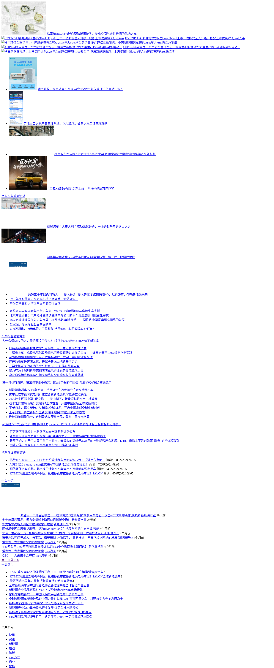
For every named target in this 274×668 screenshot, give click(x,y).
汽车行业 (7, 358)
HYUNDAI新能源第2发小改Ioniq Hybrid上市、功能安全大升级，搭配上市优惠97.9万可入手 (185, 38)
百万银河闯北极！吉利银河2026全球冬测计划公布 (42, 453)
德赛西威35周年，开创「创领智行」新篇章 (38, 624)
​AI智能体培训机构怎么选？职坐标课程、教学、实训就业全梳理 (51, 378)
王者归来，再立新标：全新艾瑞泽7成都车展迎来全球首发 (47, 434)
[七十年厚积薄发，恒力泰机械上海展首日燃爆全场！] (31, 320)
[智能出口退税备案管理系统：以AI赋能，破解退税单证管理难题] (16, 123)
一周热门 (7, 607)
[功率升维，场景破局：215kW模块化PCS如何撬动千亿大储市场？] (23, 89)
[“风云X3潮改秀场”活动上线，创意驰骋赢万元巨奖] (28, 188)
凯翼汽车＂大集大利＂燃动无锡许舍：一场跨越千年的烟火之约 (88, 226)
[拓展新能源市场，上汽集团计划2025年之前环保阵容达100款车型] (45, 51)
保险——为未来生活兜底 (18, 598)
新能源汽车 (61, 567)
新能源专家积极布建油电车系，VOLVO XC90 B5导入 (56, 655)
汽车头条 (7, 196)
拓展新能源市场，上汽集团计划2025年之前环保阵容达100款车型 (132, 51)
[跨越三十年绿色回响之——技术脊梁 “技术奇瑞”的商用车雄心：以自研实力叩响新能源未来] (18, 294)
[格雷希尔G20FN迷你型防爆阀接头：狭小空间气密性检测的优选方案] (23, 33)
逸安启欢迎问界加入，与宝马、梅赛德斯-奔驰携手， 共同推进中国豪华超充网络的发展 (67, 341)
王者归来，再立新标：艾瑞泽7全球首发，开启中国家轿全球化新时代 (54, 429)
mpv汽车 (50, 585)
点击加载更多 (10, 603)
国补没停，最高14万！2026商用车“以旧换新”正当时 (44, 466)
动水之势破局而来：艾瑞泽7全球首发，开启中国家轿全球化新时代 (53, 425)
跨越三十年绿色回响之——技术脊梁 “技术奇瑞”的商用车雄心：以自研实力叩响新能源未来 (88, 294)
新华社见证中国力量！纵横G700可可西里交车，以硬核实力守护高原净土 (58, 457)
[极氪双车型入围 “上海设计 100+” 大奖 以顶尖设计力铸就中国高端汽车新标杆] (31, 154)
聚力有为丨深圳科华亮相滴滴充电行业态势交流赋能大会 (46, 392)
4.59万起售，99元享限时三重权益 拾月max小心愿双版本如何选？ (52, 350)
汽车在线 (7, 474)
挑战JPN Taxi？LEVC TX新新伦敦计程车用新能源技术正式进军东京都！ (57, 481)
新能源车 (15, 646)
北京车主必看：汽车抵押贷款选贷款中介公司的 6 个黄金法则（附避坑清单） (60, 337)
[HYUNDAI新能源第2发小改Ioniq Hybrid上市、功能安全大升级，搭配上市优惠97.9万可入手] (62, 38)
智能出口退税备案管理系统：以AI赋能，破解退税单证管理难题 (65, 123)
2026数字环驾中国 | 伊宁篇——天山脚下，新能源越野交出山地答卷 (53, 420)
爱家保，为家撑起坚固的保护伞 (30, 346)
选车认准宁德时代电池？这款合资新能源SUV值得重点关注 (48, 416)
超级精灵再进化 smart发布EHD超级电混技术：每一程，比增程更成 (91, 257)
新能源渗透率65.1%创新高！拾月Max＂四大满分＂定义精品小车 (51, 411)
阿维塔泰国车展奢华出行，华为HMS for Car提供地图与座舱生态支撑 (55, 332)
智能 (96, 572)
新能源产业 (148, 537)
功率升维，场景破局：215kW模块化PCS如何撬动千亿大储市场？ (80, 89)
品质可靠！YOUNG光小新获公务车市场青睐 (53, 633)
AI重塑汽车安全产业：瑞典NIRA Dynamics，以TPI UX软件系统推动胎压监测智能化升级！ (61, 445)
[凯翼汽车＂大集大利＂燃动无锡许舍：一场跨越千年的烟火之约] (23, 226)
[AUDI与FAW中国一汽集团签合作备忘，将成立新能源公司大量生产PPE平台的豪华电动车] (61, 47)
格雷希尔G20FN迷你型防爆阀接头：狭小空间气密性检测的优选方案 (92, 33)
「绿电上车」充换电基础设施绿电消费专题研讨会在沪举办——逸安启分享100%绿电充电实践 (70, 374)
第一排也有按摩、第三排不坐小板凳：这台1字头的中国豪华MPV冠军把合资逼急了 (57, 404)
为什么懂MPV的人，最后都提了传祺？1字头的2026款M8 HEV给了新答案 (50, 362)
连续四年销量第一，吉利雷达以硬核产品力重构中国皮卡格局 (49, 438)
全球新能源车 (112, 619)
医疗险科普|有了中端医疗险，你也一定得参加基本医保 (56, 659)
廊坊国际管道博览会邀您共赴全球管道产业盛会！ (59, 628)
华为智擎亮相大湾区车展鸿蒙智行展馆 (35, 325)
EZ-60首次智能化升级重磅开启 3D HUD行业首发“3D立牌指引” (51, 615)
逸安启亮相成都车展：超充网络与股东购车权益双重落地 (46, 396)
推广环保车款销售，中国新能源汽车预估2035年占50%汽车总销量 (134, 42)
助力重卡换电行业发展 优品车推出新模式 (51, 651)
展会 (69, 624)
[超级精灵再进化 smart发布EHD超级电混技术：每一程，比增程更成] (23, 257)
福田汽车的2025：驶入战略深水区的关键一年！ (52, 646)
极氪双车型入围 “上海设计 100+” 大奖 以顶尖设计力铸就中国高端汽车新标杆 (105, 154)
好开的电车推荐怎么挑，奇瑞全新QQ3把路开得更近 (43, 383)
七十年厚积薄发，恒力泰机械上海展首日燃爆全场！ (88, 320)
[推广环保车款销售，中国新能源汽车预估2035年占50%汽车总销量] (45, 42)
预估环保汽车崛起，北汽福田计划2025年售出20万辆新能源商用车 (53, 490)
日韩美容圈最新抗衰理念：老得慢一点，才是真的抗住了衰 (47, 369)
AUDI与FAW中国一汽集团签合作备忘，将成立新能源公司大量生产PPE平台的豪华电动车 (181, 47)
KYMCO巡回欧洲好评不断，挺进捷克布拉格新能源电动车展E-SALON (56, 495)
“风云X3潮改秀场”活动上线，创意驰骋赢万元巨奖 (81, 188)
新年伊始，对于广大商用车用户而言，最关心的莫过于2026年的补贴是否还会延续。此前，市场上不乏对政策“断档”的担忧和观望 (94, 462)
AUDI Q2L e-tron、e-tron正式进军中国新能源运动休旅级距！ (49, 486)
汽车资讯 (7, 502)
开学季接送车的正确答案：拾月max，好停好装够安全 (44, 387)
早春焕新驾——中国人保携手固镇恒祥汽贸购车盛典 (49, 637)
